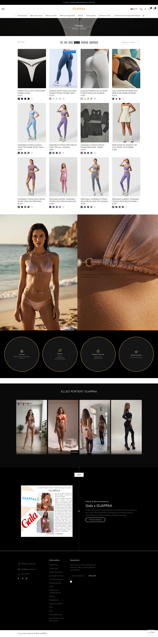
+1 (31, 98)
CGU (51, 611)
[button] (19, 51)
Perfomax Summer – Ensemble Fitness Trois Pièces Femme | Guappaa (125, 200)
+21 (63, 98)
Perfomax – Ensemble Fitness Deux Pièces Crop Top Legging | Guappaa (95, 200)
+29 (95, 98)
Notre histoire (96, 520)
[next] (142, 16)
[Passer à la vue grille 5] (84, 42)
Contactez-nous (55, 614)
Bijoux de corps (36, 15)
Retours (52, 596)
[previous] (15, 16)
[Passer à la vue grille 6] (93, 42)
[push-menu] (3, 9)
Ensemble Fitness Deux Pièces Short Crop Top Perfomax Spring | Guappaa (31, 200)
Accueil (75, 29)
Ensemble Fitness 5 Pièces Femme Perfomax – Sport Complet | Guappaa (92, 146)
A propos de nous (56, 576)
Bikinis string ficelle (67, 15)
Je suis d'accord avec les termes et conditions (84, 581)
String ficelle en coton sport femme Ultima (31, 92)
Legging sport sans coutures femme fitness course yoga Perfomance (62, 92)
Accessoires (22, 15)
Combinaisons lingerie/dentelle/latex (129, 15)
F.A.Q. (51, 586)
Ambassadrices (55, 583)
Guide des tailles (55, 572)
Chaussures (91, 15)
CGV (51, 607)
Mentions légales (56, 603)
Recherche (53, 565)
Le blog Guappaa (56, 579)
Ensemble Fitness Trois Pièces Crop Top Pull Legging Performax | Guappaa (63, 146)
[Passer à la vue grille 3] (70, 42)
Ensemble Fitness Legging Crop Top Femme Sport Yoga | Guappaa (31, 146)
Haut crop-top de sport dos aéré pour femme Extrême (124, 92)
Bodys (80, 15)
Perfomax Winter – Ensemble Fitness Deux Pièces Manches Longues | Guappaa (62, 200)
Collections (53, 568)
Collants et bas (105, 15)
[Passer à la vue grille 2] (65, 42)
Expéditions (54, 600)
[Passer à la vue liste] (61, 42)
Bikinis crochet (51, 15)
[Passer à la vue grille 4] (77, 42)
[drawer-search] (141, 9)
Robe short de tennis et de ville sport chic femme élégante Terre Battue (124, 146)
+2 (31, 153)
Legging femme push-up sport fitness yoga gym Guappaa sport (94, 92)
